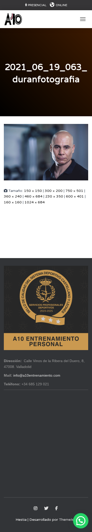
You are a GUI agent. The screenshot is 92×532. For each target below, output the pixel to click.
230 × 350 (54, 196)
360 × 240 (13, 196)
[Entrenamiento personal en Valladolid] (15, 19)
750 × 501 (74, 191)
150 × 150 (33, 191)
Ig (36, 508)
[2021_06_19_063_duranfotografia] (46, 152)
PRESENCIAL (37, 5)
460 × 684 (33, 196)
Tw (47, 508)
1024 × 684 (35, 202)
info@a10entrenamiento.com (36, 375)
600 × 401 (75, 196)
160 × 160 (13, 202)
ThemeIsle (67, 519)
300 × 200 (54, 191)
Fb (57, 508)
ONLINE (61, 5)
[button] (80, 520)
